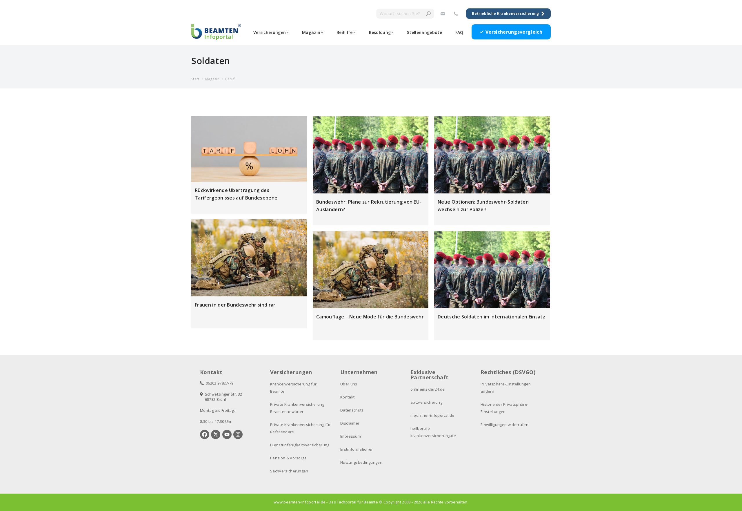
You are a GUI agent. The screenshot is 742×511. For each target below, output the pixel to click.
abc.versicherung (426, 402)
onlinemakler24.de (427, 389)
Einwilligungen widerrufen (504, 424)
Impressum (350, 436)
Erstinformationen (357, 449)
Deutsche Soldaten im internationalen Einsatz (491, 317)
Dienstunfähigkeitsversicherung (300, 444)
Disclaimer (349, 423)
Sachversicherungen (289, 471)
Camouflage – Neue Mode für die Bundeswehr (370, 317)
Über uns (348, 384)
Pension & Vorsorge (288, 458)
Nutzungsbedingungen (361, 462)
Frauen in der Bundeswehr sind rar (235, 305)
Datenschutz (352, 410)
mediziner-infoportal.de (432, 415)
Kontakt (347, 397)
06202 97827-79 (218, 383)
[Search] (428, 14)
